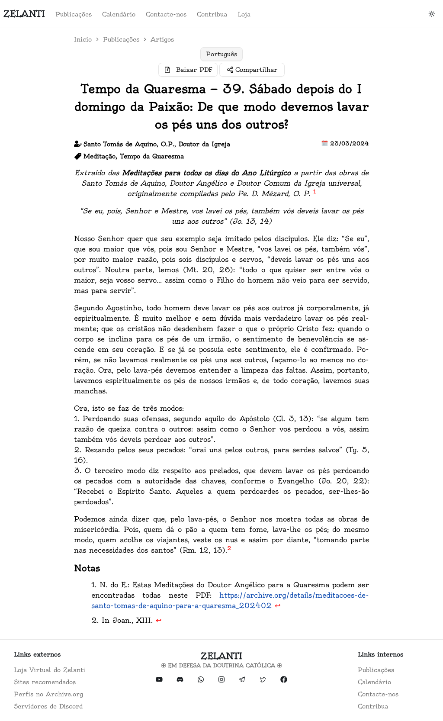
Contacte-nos (166, 14)
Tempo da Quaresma (152, 156)
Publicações (73, 14)
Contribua (212, 14)
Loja (244, 14)
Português (221, 54)
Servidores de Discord (48, 706)
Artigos (162, 39)
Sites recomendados (45, 682)
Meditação (99, 156)
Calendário (118, 14)
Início (83, 39)
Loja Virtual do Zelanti (49, 670)
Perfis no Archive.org (48, 694)
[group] (221, 54)
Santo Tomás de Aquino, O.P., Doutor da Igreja (156, 144)
